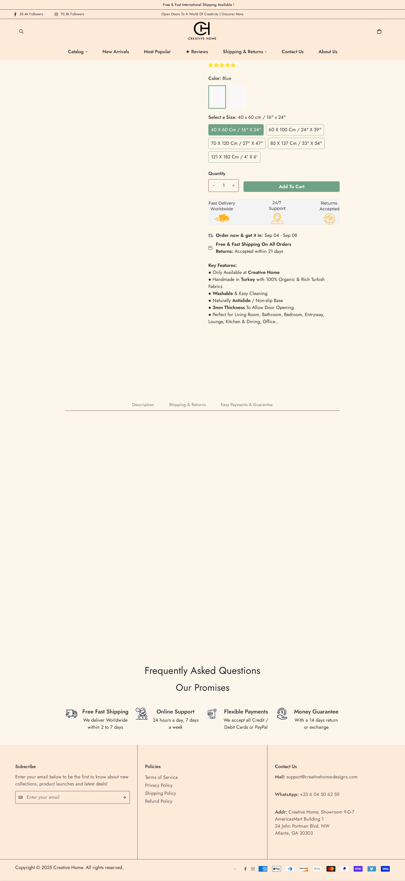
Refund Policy (158, 801)
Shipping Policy (160, 793)
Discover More (233, 14)
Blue (217, 97)
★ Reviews (197, 51)
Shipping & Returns (243, 51)
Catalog (76, 51)
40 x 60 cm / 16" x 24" (236, 129)
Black (237, 97)
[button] (222, 65)
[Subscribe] (124, 797)
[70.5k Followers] (253, 869)
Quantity (216, 173)
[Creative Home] (202, 31)
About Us (328, 51)
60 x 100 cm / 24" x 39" (295, 129)
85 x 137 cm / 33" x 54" (296, 143)
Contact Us (293, 51)
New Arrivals (115, 51)
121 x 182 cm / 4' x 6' (234, 156)
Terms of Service (161, 777)
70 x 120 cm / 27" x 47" (237, 143)
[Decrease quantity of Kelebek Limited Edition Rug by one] (214, 185)
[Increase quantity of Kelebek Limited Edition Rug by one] (233, 185)
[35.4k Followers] (245, 869)
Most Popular (157, 51)
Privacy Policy (158, 785)
